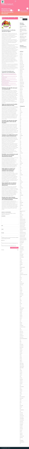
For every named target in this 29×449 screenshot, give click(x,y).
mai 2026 (21, 57)
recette (21, 357)
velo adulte (21, 412)
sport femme (21, 398)
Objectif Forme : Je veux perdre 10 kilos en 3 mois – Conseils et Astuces (23, 37)
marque (21, 312)
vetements (21, 437)
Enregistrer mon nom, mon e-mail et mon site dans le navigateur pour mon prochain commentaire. (9, 238)
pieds (20, 341)
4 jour (20, 157)
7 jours (21, 183)
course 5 (21, 252)
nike (20, 328)
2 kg (20, 132)
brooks (21, 208)
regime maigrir (22, 364)
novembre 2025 (22, 66)
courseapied (21, 255)
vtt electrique (21, 440)
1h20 (20, 122)
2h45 (20, 144)
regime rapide (21, 367)
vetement (21, 433)
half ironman (21, 284)
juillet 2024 (21, 89)
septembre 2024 (22, 86)
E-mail (2, 229)
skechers (21, 389)
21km (20, 138)
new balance (21, 325)
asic (20, 196)
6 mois (21, 180)
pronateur (21, 350)
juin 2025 (21, 73)
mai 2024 (21, 92)
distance (21, 268)
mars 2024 (21, 95)
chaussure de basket (22, 219)
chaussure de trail (22, 226)
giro (20, 280)
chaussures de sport (22, 235)
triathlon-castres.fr (7, 4)
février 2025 (21, 79)
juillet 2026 (21, 54)
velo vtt (21, 431)
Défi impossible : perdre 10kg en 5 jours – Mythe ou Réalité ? (23, 27)
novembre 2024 (22, 83)
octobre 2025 (21, 67)
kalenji (20, 300)
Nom (2, 225)
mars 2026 (21, 60)
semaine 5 (21, 382)
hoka (20, 286)
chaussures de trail (22, 236)
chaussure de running (22, 222)
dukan (20, 271)
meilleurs (21, 316)
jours (20, 299)
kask (20, 302)
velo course (21, 414)
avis (20, 199)
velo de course (22, 415)
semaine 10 (21, 379)
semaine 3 (21, 380)
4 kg (20, 160)
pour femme (21, 344)
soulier (21, 392)
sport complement (22, 396)
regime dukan (21, 363)
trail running (21, 405)
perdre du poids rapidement (23, 338)
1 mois (20, 110)
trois (20, 408)
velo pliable (21, 424)
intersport (21, 290)
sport (20, 395)
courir (20, 245)
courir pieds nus (22, 249)
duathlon (21, 270)
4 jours (21, 158)
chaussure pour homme (23, 229)
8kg (20, 189)
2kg (20, 145)
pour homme (21, 347)
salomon (21, 373)
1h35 (20, 126)
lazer (20, 306)
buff (20, 209)
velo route (21, 427)
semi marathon (22, 386)
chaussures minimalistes (23, 238)
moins (20, 319)
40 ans (21, 164)
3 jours (21, 148)
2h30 (20, 142)
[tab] (15, 1)
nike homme (21, 332)
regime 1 (21, 360)
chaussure (21, 217)
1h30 (20, 125)
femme (21, 277)
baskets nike (21, 205)
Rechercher (21, 17)
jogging (21, 296)
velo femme (21, 421)
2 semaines (21, 135)
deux (20, 265)
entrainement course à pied (23, 274)
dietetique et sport (22, 267)
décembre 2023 (22, 99)
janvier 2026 (21, 63)
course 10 (21, 251)
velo (20, 411)
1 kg (20, 109)
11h (20, 116)
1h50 (20, 129)
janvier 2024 (21, 98)
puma (20, 354)
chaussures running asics (23, 239)
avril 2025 (21, 76)
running (21, 370)
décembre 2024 (22, 82)
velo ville (21, 430)
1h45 (20, 128)
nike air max (21, 331)
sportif (20, 399)
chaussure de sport (22, 223)
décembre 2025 (22, 64)
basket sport (21, 202)
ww (20, 443)
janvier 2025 (21, 80)
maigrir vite (21, 309)
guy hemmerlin (22, 283)
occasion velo (21, 335)
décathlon (21, 264)
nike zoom (21, 334)
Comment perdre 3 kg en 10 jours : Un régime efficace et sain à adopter (23, 34)
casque (21, 213)
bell (20, 206)
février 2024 (21, 96)
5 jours (21, 170)
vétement (21, 434)
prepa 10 (21, 348)
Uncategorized (25, 10)
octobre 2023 (21, 102)
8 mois (21, 186)
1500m (21, 119)
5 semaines (21, 174)
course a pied (21, 254)
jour (20, 297)
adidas (20, 192)
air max (21, 193)
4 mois (21, 161)
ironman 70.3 (21, 293)
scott (20, 376)
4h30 (20, 167)
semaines (21, 383)
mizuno (21, 318)
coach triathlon (22, 242)
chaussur (21, 216)
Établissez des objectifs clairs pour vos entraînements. (9, 73)
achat (20, 190)
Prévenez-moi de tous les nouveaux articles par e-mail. (8, 245)
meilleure (21, 315)
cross (20, 258)
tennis (20, 402)
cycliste (21, 261)
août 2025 (21, 70)
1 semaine (21, 112)
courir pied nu (21, 248)
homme (21, 287)
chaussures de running (23, 233)
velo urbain (21, 428)
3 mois (21, 151)
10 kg (20, 113)
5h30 (20, 177)
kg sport (21, 303)
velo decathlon (22, 418)
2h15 (20, 141)
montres (21, 322)
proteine (21, 351)
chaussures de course (23, 232)
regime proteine (22, 366)
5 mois (21, 173)
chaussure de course (22, 220)
